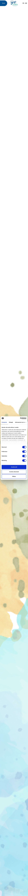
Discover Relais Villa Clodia (11, 650)
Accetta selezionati (14, 471)
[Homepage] (14, 3)
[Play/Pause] (14, 609)
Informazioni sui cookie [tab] (21, 422)
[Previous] (9, 610)
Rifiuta (14, 476)
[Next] (19, 610)
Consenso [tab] (4, 422)
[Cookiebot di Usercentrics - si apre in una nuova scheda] (20, 418)
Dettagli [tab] (11, 422)
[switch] (24, 451)
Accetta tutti (14, 467)
